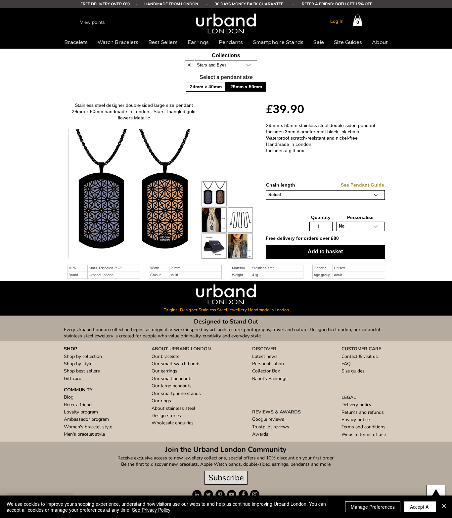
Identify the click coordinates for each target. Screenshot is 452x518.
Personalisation (268, 364)
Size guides (353, 371)
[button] (357, 20)
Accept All (420, 506)
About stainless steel (173, 408)
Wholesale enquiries (173, 423)
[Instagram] (254, 494)
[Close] (444, 507)
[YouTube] (231, 494)
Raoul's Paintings (270, 378)
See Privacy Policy (151, 509)
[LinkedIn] (197, 494)
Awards (260, 434)
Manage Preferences (373, 506)
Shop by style (78, 364)
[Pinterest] (220, 494)
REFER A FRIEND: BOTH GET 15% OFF (337, 4)
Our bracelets (165, 356)
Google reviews (268, 419)
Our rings (161, 401)
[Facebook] (243, 494)
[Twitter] (208, 494)
